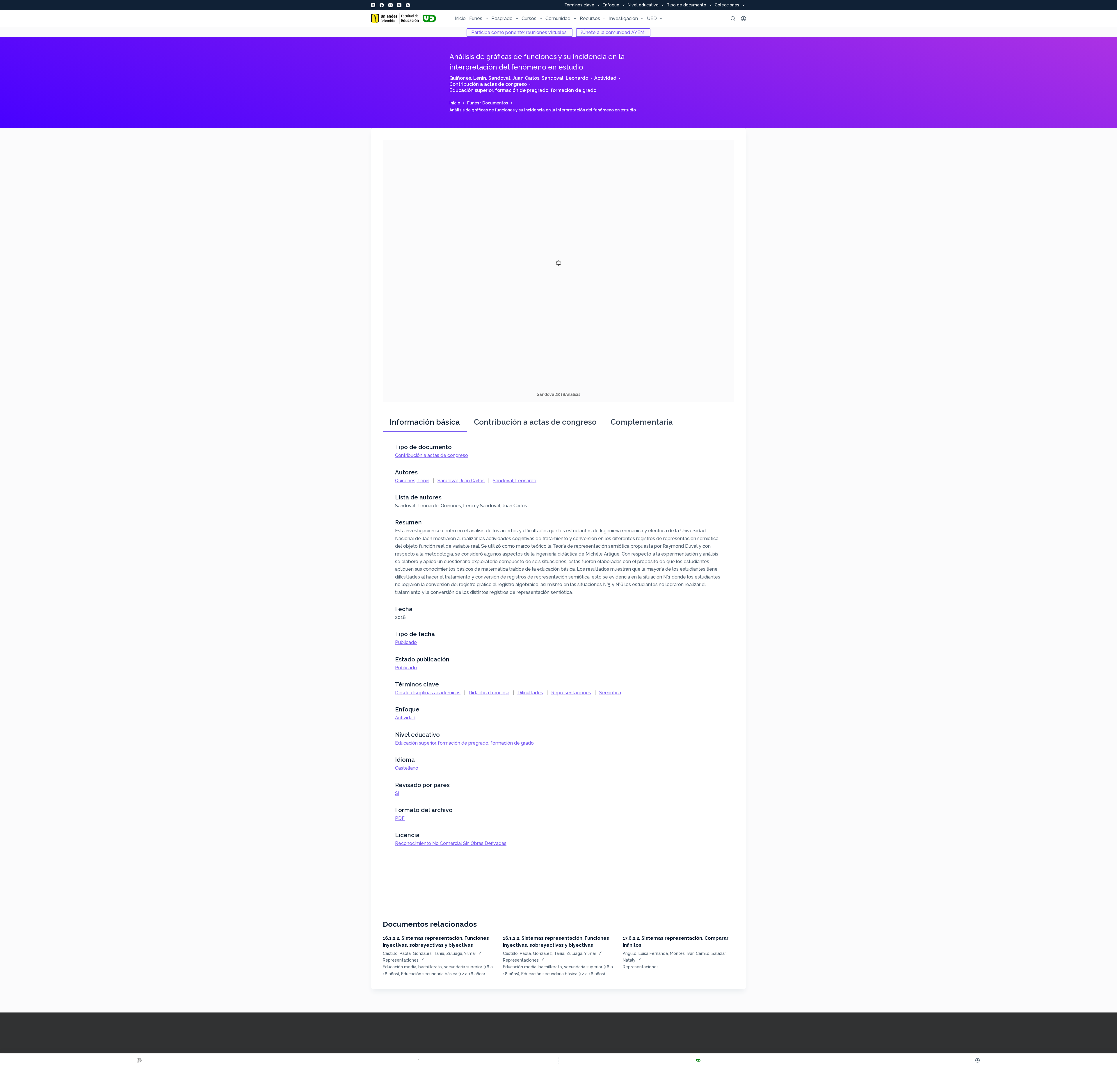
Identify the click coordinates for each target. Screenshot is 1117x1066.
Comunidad (557, 18)
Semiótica (610, 692)
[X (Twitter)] (373, 5)
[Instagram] (390, 5)
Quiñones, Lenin (467, 78)
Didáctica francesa (489, 692)
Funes (475, 18)
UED (652, 18)
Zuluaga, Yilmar (461, 953)
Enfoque (611, 5)
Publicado (406, 642)
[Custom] (139, 1060)
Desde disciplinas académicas (427, 692)
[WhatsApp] (408, 5)
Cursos (529, 18)
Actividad (605, 78)
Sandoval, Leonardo (565, 78)
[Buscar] (733, 18)
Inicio (460, 18)
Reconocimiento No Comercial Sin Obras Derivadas (450, 843)
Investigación (623, 18)
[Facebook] (382, 5)
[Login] (743, 18)
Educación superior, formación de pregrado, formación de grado (522, 90)
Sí (397, 793)
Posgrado (502, 18)
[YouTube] (399, 5)
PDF (400, 818)
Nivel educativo (643, 5)
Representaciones (571, 692)
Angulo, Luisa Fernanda (645, 953)
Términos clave (579, 5)
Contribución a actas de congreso (488, 84)
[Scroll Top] (977, 1060)
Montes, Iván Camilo (689, 953)
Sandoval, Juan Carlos (513, 78)
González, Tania (428, 953)
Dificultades (530, 692)
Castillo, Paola (397, 953)
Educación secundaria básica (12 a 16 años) (443, 973)
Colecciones (727, 5)
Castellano (406, 768)
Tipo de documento (686, 5)
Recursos (590, 18)
